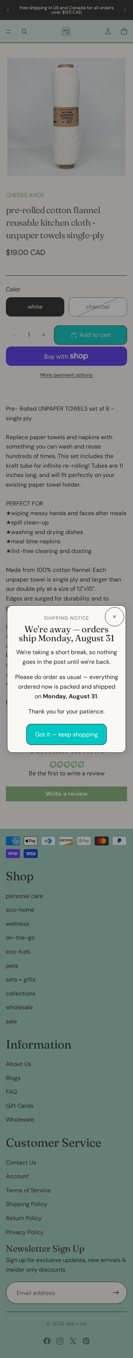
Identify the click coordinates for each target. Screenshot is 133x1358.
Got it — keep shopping (66, 734)
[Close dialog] (114, 617)
